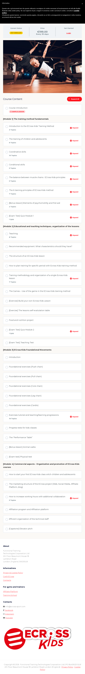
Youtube (9, 618)
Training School (10, 595)
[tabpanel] (42, 66)
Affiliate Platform (10, 592)
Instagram (9, 614)
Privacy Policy (67, 667)
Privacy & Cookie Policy (13, 573)
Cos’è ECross (8, 577)
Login (68, 33)
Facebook (9, 610)
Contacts (7, 580)
